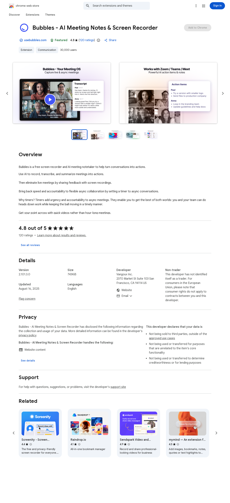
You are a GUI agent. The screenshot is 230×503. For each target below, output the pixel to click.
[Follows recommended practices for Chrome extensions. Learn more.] (52, 40)
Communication (47, 50)
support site (118, 387)
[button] (203, 6)
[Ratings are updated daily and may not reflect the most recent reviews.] (98, 40)
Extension (26, 50)
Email (124, 296)
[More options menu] (196, 5)
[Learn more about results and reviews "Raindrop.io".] (79, 444)
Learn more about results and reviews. (61, 235)
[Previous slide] (7, 93)
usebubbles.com (35, 40)
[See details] (28, 360)
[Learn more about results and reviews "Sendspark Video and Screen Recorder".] (129, 444)
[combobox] (121, 6)
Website (126, 290)
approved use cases (162, 338)
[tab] (14, 14)
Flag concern (27, 299)
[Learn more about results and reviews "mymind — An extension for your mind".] (178, 444)
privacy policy (27, 335)
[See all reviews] (30, 245)
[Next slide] (222, 93)
